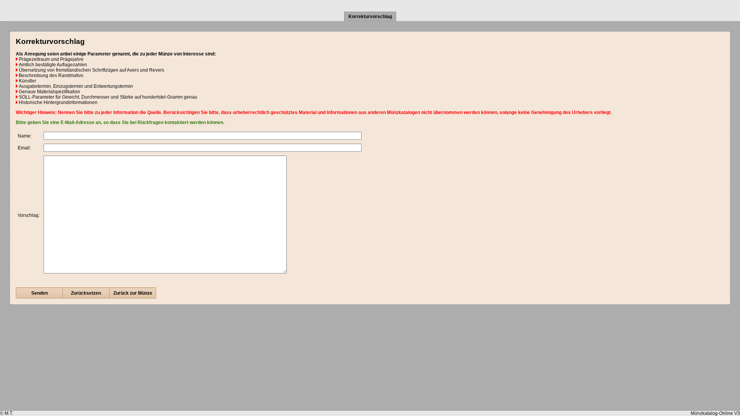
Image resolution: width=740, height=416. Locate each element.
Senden (39, 293)
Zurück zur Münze (132, 293)
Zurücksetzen (86, 293)
